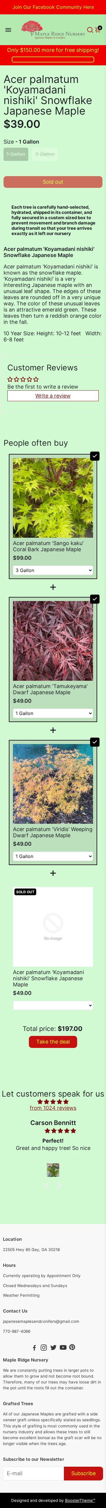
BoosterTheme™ (80, 1500)
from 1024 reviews (53, 1108)
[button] (48, 1186)
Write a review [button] (53, 396)
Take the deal (53, 1042)
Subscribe (83, 1473)
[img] (53, 1102)
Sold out (53, 182)
